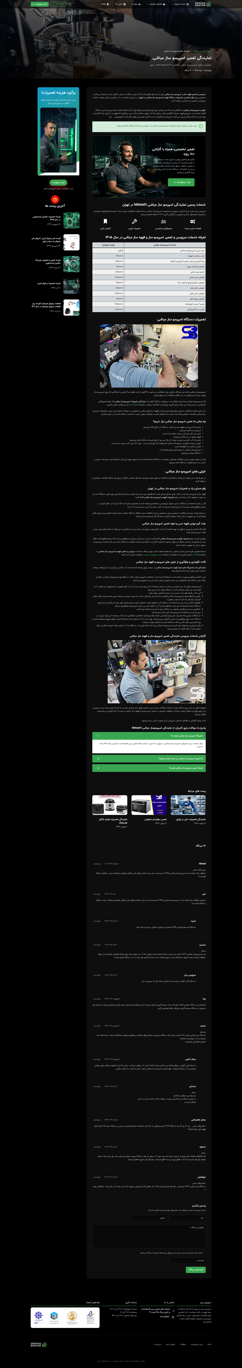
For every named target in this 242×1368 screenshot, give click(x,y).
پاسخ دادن (97, 864)
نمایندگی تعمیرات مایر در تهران (191, 819)
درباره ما (135, 4)
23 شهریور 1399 (54, 246)
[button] (149, 736)
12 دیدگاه (188, 70)
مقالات (103, 4)
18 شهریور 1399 (54, 224)
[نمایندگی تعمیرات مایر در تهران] (188, 805)
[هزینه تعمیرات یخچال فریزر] (71, 286)
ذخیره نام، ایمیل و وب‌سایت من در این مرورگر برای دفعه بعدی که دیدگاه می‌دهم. (171, 1253)
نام (202, 1218)
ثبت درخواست (41, 4)
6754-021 (197, 554)
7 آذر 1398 (56, 288)
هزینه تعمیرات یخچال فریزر (49, 283)
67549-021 (134, 404)
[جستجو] (70, 4)
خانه (209, 1344)
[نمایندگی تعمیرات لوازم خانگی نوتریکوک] (109, 805)
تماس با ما (119, 4)
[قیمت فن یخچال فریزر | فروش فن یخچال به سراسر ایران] (71, 242)
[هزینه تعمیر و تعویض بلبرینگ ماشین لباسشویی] (71, 264)
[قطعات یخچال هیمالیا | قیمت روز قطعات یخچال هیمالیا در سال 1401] (71, 307)
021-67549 (59, 4)
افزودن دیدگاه (196, 1227)
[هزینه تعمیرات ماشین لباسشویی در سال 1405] (71, 220)
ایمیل (162, 1218)
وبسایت (200, 1260)
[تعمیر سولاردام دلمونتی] (149, 805)
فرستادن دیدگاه (196, 1269)
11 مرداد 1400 (55, 311)
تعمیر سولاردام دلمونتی (156, 819)
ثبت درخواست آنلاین (153, 554)
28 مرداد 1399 (55, 267)
